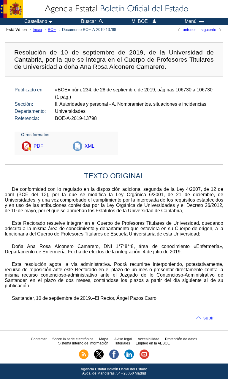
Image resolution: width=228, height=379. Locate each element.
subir (208, 317)
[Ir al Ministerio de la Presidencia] (11, 9)
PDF (38, 146)
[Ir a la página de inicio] (116, 9)
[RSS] (83, 358)
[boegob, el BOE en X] (99, 358)
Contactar (39, 339)
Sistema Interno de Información (83, 343)
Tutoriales (122, 343)
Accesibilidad (148, 339)
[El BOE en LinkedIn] (129, 358)
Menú (191, 21)
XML (89, 146)
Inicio (37, 29)
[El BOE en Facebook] (114, 358)
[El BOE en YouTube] (144, 358)
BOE (52, 29)
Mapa (103, 339)
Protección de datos (181, 339)
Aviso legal (123, 339)
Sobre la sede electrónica (73, 339)
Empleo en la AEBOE (153, 343)
